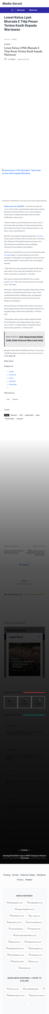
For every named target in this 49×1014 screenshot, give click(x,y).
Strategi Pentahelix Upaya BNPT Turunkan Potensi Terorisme (24, 856)
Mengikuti (24, 698)
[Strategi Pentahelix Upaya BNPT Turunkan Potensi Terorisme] (4, 634)
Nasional (33, 10)
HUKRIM (24, 850)
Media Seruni (12, 3)
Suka (11, 698)
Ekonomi (21, 10)
